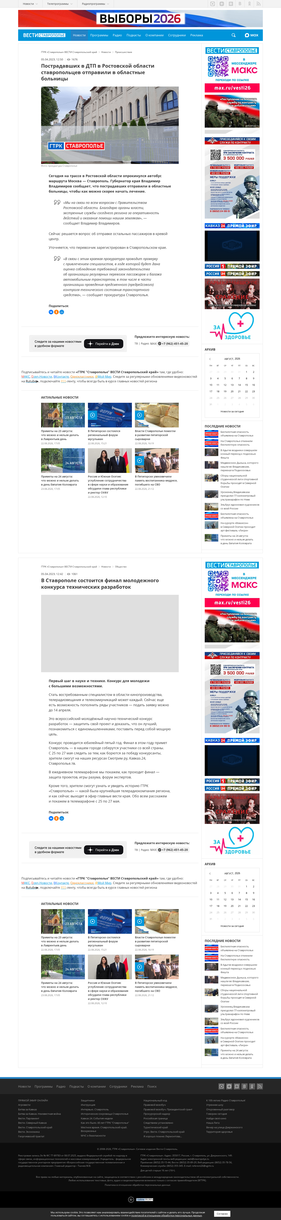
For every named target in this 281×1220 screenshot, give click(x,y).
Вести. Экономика (29, 1131)
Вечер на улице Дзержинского (224, 1127)
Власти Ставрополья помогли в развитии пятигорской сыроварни (155, 435)
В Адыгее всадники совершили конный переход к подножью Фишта (239, 453)
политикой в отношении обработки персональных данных (166, 1215)
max (212, 4)
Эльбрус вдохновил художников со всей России (240, 506)
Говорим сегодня (216, 1113)
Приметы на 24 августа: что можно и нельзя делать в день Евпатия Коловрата (60, 480)
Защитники (88, 1100)
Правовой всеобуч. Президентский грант (168, 1109)
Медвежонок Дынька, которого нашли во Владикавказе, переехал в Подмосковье (239, 466)
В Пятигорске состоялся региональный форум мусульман (104, 435)
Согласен (222, 1213)
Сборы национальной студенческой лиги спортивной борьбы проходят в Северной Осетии (239, 481)
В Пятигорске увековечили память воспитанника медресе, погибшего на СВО (156, 480)
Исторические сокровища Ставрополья (104, 1113)
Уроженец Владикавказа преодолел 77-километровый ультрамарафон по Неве (238, 495)
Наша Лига (212, 1122)
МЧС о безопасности (93, 1135)
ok (249, 4)
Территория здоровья (219, 1131)
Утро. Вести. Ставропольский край (164, 1131)
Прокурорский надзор (157, 1113)
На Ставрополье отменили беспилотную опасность (237, 443)
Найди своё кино (216, 1118)
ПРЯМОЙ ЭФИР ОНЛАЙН (33, 1100)
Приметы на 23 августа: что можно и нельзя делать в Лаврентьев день (60, 435)
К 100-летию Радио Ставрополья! (225, 1100)
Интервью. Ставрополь (95, 1109)
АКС (25, 377)
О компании (97, 1086)
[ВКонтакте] (51, 312)
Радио (61, 1086)
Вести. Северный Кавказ (32, 1122)
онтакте (61, 377)
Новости (24, 1086)
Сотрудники (118, 1086)
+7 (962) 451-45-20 (175, 343)
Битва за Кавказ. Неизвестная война (39, 1113)
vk (239, 4)
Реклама (137, 1086)
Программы (44, 1086)
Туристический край (156, 1127)
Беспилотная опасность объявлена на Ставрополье (237, 433)
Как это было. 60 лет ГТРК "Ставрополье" (105, 1122)
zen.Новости (41, 377)
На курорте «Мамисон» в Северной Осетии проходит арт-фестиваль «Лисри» (238, 526)
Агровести (24, 1105)
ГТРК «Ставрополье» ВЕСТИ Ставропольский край (44, 35)
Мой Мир (103, 377)
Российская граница (156, 1118)
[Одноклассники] (56, 312)
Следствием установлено (158, 1122)
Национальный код (155, 1100)
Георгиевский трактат (31, 1136)
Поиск (234, 35)
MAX (251, 35)
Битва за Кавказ (27, 1109)
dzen (221, 4)
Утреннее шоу (214, 1105)
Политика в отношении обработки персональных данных (137, 1185)
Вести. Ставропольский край (35, 1127)
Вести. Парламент (28, 1118)
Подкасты (76, 1086)
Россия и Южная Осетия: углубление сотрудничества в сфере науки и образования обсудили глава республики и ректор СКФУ (108, 484)
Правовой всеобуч (155, 1105)
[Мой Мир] (61, 312)
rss (258, 4)
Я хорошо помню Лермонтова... (163, 1136)
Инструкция (88, 1105)
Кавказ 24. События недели (97, 1118)
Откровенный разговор (220, 1109)
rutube (230, 4)
